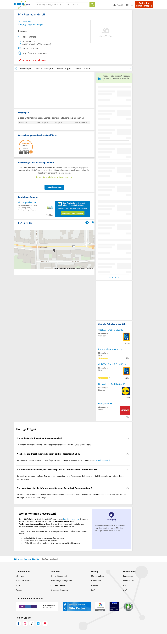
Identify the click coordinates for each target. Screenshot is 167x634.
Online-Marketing (57, 585)
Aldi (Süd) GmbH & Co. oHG (110, 329)
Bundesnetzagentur (71, 519)
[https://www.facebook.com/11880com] (18, 623)
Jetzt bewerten (54, 187)
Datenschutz (128, 580)
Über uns (20, 576)
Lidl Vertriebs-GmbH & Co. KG (111, 384)
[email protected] (102, 460)
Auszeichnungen (44, 68)
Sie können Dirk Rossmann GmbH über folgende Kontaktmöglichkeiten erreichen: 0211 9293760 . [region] (63, 460)
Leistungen (26, 68)
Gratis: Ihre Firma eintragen (144, 4)
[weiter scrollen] (130, 68)
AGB (125, 585)
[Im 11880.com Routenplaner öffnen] (87, 222)
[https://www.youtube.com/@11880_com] (45, 623)
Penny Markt (104, 403)
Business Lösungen (59, 590)
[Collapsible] (128, 438)
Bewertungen (64, 68)
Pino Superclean (25, 202)
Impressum (128, 576)
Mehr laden (114, 277)
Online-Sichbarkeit (58, 576)
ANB (125, 590)
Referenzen (96, 580)
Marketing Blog (97, 576)
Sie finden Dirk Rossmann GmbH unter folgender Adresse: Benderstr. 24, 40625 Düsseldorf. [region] (54, 444)
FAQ (93, 590)
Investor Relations (24, 580)
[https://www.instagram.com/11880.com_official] (25, 623)
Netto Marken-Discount (109, 349)
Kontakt (94, 585)
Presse (19, 590)
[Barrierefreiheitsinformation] (128, 5)
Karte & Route (82, 68)
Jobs (18, 585)
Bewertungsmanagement (61, 580)
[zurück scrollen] (16, 68)
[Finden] (92, 4)
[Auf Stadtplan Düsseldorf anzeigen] (92, 223)
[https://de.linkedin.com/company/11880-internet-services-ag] (38, 623)
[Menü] (133, 5)
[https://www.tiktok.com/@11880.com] (31, 623)
